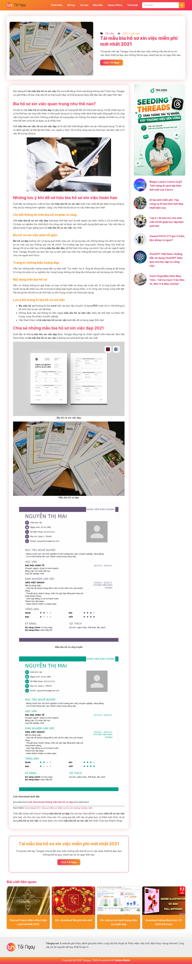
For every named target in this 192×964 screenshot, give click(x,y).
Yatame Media (122, 960)
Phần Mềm (57, 5)
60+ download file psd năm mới (73, 920)
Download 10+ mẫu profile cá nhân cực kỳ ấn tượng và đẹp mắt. (59, 808)
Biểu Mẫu (98, 5)
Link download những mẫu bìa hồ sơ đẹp (50, 802)
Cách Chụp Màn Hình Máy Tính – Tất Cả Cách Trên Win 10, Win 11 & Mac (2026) (166, 280)
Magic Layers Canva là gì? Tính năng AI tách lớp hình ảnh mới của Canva (165, 185)
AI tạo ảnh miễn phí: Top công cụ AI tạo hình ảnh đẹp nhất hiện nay (166, 203)
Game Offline (115, 5)
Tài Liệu (84, 5)
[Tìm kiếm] (182, 5)
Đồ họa (71, 5)
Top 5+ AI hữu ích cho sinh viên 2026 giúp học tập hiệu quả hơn (166, 222)
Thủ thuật (132, 5)
